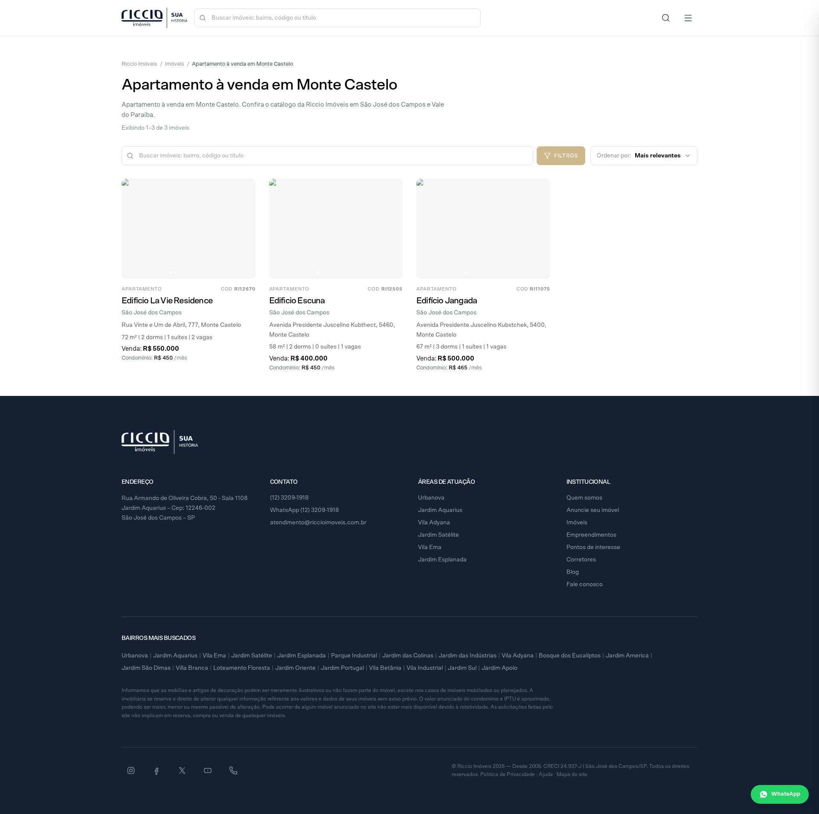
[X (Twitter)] (182, 770)
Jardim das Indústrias (468, 656)
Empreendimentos (591, 535)
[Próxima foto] (245, 229)
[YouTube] (207, 770)
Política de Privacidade (507, 774)
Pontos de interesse (593, 547)
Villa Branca (192, 668)
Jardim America (627, 656)
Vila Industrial (425, 668)
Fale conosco (584, 584)
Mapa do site (572, 774)
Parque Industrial (354, 656)
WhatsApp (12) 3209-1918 (304, 510)
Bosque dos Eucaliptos (570, 656)
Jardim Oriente (295, 668)
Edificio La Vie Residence (167, 301)
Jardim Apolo (499, 668)
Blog (572, 572)
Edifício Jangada (446, 301)
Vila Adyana (434, 523)
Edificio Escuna (297, 301)
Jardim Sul (462, 668)
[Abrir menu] (688, 18)
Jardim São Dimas (146, 668)
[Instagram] (131, 770)
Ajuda (546, 774)
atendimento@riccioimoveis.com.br (318, 523)
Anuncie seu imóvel (592, 510)
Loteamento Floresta (241, 668)
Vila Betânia (385, 668)
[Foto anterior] (132, 229)
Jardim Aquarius (440, 510)
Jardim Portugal (342, 668)
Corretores (581, 560)
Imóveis (174, 64)
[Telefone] (233, 770)
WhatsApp (785, 794)
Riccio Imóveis (139, 64)
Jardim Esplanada (442, 560)
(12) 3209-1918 (289, 498)
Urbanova (431, 498)
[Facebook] (156, 770)
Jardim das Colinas (407, 656)
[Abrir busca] (665, 18)
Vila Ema (429, 547)
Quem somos (584, 498)
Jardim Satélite (438, 535)
